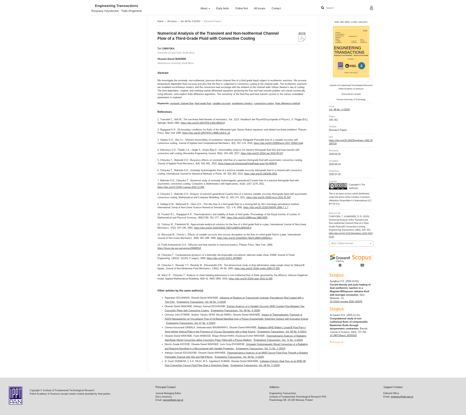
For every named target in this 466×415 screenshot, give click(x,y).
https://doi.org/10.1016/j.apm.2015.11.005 (251, 278)
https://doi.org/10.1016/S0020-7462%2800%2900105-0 (222, 227)
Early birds (222, 8)
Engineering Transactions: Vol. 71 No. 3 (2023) (278, 340)
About (204, 8)
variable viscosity (221, 103)
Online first (241, 8)
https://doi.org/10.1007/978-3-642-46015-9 (203, 123)
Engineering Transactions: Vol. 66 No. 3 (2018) (201, 302)
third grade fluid (203, 103)
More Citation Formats (342, 243)
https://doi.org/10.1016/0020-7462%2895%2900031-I (244, 238)
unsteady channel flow (181, 103)
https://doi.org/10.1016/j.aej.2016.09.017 (262, 153)
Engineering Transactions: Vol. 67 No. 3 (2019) (190, 323)
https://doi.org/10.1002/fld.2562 (260, 173)
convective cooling (264, 103)
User (368, 8)
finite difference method (287, 103)
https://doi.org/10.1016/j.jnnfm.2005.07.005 (257, 268)
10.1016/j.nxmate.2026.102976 (346, 301)
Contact (276, 8)
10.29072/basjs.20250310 (343, 335)
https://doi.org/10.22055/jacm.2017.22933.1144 (278, 143)
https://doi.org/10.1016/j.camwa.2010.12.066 (180, 187)
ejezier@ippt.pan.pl (173, 400)
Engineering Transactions (116, 6)
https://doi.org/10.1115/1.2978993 (224, 258)
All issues (259, 8)
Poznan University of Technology (351, 99)
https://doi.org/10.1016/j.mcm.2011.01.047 (268, 197)
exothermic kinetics (242, 103)
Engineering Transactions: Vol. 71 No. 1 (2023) (260, 348)
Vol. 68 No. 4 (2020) (190, 21)
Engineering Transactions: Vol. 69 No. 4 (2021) (282, 331)
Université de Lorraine (351, 94)
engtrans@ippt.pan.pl (402, 396)
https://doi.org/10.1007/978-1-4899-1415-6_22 (206, 133)
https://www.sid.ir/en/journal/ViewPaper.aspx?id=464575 (247, 163)
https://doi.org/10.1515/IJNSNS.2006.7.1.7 (265, 207)
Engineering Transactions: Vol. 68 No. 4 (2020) (235, 310)
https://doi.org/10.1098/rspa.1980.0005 (247, 217)
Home (160, 21)
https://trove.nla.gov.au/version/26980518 (179, 248)
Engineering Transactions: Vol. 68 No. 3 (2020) (239, 357)
